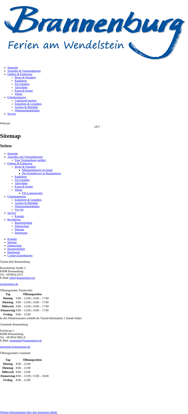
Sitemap (19, 229)
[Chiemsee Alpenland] (86, 396)
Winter (18, 94)
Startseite (12, 67)
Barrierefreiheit (23, 222)
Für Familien (22, 84)
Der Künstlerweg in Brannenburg (41, 173)
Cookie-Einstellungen (19, 255)
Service (11, 113)
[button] (28, 412)
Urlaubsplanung (16, 97)
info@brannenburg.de (22, 277)
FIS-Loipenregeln (32, 193)
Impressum (21, 232)
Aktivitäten (21, 87)
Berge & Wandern (25, 77)
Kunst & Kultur (24, 90)
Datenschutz (22, 226)
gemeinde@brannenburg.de (26, 340)
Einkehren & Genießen (28, 103)
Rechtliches (14, 219)
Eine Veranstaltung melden (30, 160)
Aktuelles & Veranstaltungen (24, 70)
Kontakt (19, 216)
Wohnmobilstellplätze (27, 110)
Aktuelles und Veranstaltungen (25, 156)
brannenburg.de (9, 284)
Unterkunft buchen (26, 100)
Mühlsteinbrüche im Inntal (37, 170)
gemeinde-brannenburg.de (15, 346)
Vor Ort (19, 209)
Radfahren (21, 80)
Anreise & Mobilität (26, 107)
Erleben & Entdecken (19, 74)
